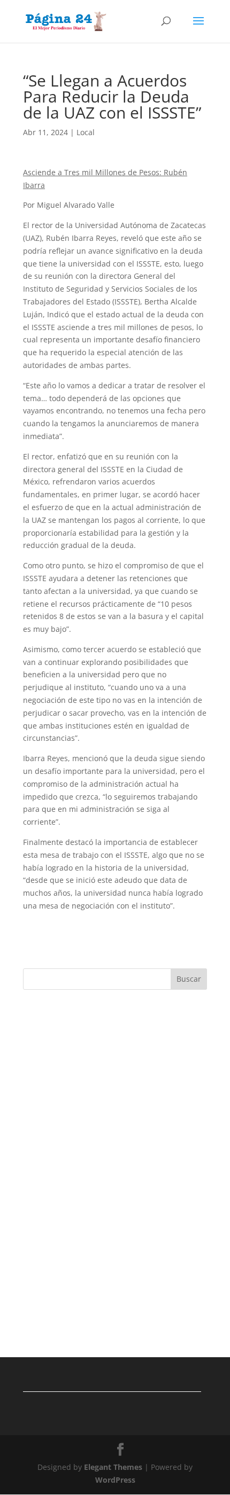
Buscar (189, 979)
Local (85, 132)
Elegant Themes (113, 1467)
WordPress (115, 1480)
